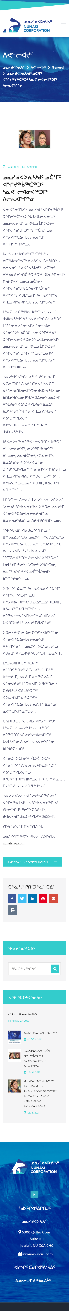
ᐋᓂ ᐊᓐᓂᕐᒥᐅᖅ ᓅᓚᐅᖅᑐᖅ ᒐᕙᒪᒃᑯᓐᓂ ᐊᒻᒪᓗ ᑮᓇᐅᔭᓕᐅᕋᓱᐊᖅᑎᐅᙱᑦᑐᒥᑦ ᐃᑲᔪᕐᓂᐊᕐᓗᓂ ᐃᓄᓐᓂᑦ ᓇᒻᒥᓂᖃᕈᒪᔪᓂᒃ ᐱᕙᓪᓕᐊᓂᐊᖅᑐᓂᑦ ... (40, 1093)
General (32, 167)
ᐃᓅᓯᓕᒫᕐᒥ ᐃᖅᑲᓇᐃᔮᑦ (33, 1280)
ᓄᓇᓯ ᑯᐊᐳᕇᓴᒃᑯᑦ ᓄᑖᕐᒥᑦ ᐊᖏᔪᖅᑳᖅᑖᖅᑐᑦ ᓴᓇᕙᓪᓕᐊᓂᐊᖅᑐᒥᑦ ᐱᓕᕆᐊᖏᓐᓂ (38, 1058)
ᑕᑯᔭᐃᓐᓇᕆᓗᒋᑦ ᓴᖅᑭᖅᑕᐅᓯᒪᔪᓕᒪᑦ (29, 862)
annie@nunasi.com (37, 1253)
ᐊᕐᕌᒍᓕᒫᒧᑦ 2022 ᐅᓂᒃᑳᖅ (22, 1014)
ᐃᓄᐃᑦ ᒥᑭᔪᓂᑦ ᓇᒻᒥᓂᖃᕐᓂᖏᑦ (40, 1033)
